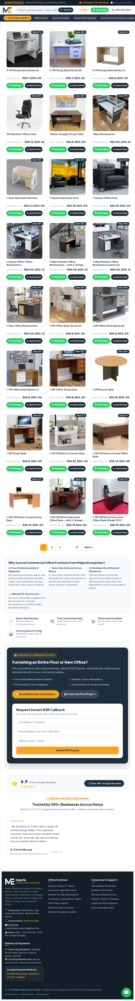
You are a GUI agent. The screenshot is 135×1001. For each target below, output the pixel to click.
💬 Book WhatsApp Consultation (35, 694)
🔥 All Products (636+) (17, 18)
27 (77, 547)
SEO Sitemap (42, 994)
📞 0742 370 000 (121, 10)
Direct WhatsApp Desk (102, 907)
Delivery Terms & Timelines (105, 899)
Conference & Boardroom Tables (64, 899)
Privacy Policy (11, 994)
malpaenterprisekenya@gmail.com (22, 928)
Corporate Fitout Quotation (104, 903)
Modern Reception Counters (62, 912)
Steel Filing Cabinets (58, 903)
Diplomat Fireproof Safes (60, 907)
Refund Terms (27, 994)
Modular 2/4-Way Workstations (63, 894)
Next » (88, 547)
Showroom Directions (102, 890)
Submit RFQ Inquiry (67, 750)
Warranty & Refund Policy (104, 894)
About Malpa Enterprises (103, 886)
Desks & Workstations (85, 18)
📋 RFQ (83, 10)
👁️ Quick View (33, 85)
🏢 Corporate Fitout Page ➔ (79, 694)
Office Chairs (41, 18)
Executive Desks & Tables (61, 886)
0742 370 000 (31, 921)
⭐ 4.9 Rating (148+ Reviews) (93, 2)
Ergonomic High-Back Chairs (62, 890)
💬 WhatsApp (100, 10)
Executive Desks (61, 18)
